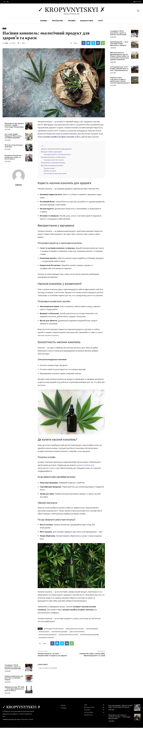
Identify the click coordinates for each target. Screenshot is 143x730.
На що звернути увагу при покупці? (55, 173)
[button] (137, 10)
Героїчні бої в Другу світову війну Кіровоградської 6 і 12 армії (92, 655)
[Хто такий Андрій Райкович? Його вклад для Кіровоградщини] (28, 136)
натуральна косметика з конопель (68, 634)
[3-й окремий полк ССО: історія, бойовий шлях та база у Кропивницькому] (134, 69)
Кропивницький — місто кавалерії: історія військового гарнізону (119, 43)
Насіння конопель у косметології (53, 157)
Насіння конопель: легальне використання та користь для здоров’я (52, 655)
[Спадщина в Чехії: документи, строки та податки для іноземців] (28, 667)
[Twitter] (93, 43)
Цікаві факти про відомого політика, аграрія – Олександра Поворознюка (14, 125)
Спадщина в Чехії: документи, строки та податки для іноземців (13, 667)
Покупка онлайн (49, 168)
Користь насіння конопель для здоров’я (56, 149)
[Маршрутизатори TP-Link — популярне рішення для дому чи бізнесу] (28, 689)
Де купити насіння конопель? (52, 165)
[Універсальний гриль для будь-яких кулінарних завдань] (28, 678)
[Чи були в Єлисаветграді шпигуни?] (28, 147)
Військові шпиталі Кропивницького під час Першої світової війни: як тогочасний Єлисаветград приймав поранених (119, 56)
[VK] (98, 43)
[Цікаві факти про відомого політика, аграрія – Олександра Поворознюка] (28, 125)
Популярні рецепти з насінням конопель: (57, 154)
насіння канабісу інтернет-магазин (58, 136)
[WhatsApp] (103, 43)
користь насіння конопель (76, 631)
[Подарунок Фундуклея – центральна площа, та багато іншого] (28, 157)
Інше (4, 28)
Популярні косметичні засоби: (54, 160)
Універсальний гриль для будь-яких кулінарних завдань (14, 678)
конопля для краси (44, 631)
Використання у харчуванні (51, 152)
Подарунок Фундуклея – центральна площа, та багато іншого (14, 157)
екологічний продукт (92, 628)
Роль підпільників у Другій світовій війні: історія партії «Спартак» (120, 706)
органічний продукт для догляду (89, 634)
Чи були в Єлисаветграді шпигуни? (14, 146)
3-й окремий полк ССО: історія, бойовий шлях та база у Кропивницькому (119, 68)
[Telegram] (88, 43)
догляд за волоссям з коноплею (75, 628)
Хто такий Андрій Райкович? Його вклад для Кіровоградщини (13, 136)
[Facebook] (83, 43)
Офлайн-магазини (50, 171)
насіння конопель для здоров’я (47, 634)
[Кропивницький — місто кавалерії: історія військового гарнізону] (134, 44)
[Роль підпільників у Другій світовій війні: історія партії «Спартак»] (137, 707)
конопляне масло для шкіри (59, 631)
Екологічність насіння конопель (53, 163)
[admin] (18, 175)
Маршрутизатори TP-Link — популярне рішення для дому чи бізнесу (14, 689)
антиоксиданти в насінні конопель (54, 628)
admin (6, 43)
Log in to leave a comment (48, 668)
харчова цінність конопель (46, 637)
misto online (29, 719)
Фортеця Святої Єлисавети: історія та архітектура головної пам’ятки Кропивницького (120, 80)
